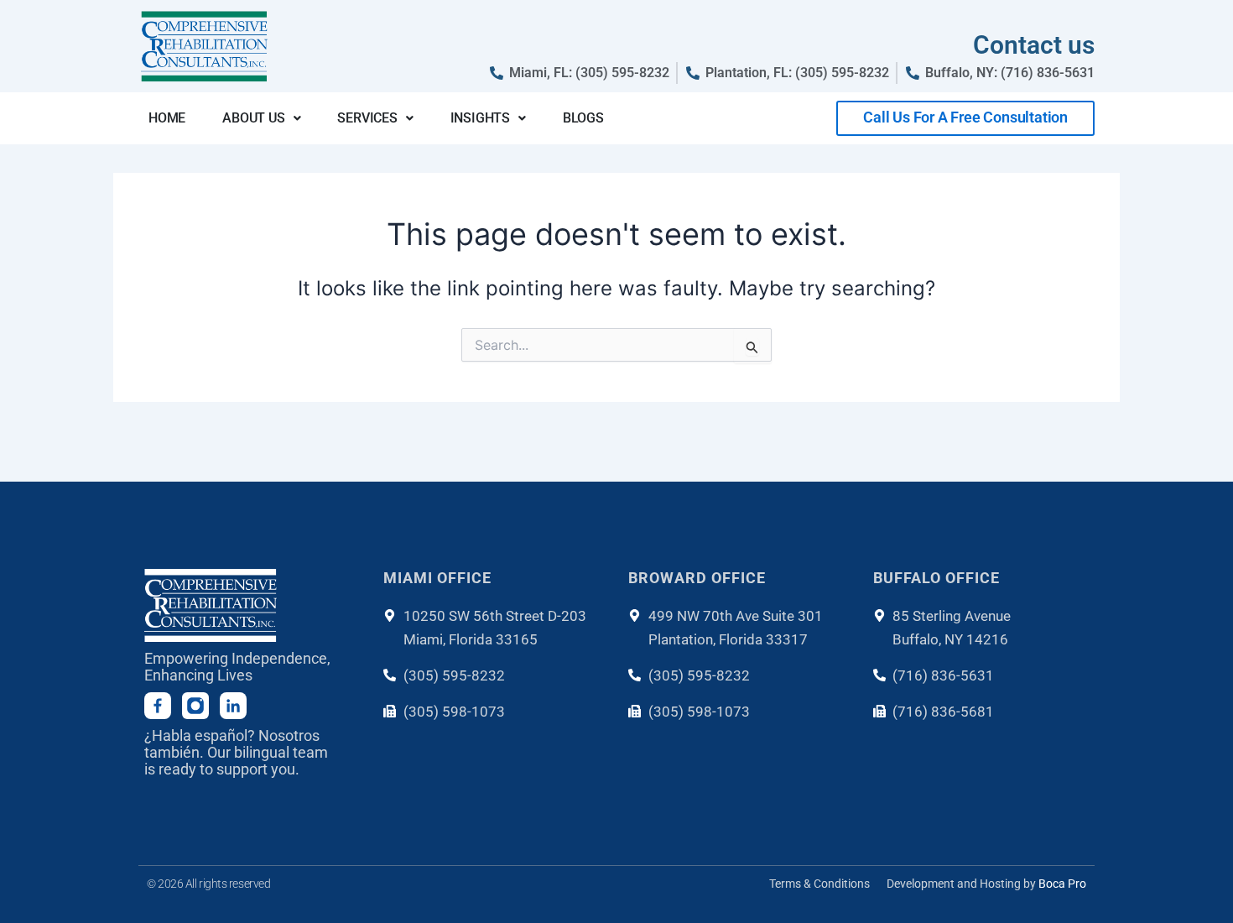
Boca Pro (1062, 883)
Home (166, 118)
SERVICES (367, 118)
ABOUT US (253, 118)
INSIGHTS (480, 118)
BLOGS (583, 118)
